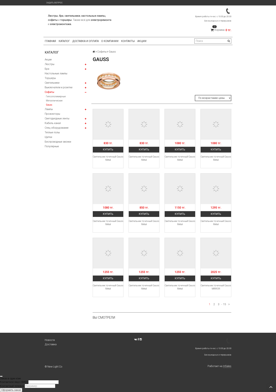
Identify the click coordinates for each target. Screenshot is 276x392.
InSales (227, 366)
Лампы (49, 109)
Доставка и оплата (85, 41)
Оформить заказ (11, 390)
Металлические (54, 100)
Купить (108, 149)
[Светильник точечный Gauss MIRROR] (216, 253)
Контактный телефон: (12, 386)
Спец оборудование (57, 127)
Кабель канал (53, 123)
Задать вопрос (54, 2)
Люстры (49, 64)
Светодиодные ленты (57, 118)
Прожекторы (52, 113)
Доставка (51, 344)
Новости (50, 340)
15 (224, 304)
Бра (47, 68)
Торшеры (50, 78)
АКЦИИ (141, 41)
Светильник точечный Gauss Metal (108, 158)
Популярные (52, 146)
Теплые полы (52, 132)
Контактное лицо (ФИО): (14, 382)
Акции (48, 59)
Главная (50, 41)
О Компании (110, 41)
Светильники (52, 82)
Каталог (64, 41)
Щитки (48, 137)
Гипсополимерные (56, 96)
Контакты (128, 41)
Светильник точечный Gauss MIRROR (216, 287)
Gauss (49, 104)
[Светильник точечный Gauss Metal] (108, 124)
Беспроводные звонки (58, 141)
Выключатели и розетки (58, 87)
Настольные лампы (56, 73)
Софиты (49, 92)
